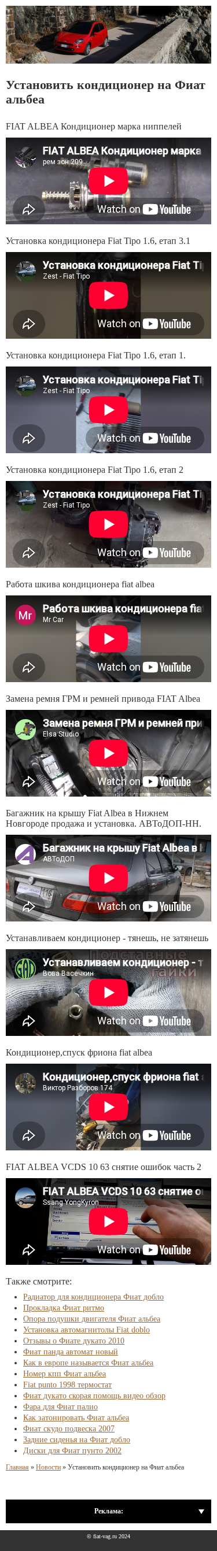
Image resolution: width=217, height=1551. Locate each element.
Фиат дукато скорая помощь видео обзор (94, 1395)
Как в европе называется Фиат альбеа (88, 1362)
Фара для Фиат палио (60, 1406)
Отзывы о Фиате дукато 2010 (73, 1341)
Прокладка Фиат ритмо (63, 1308)
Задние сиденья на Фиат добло (76, 1439)
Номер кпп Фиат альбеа (64, 1373)
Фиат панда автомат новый (70, 1352)
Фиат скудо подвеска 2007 (69, 1428)
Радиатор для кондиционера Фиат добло (93, 1297)
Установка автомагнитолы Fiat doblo (86, 1330)
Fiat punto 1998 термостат (67, 1384)
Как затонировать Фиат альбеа (76, 1417)
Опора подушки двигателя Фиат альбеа (91, 1319)
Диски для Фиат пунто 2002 (72, 1450)
